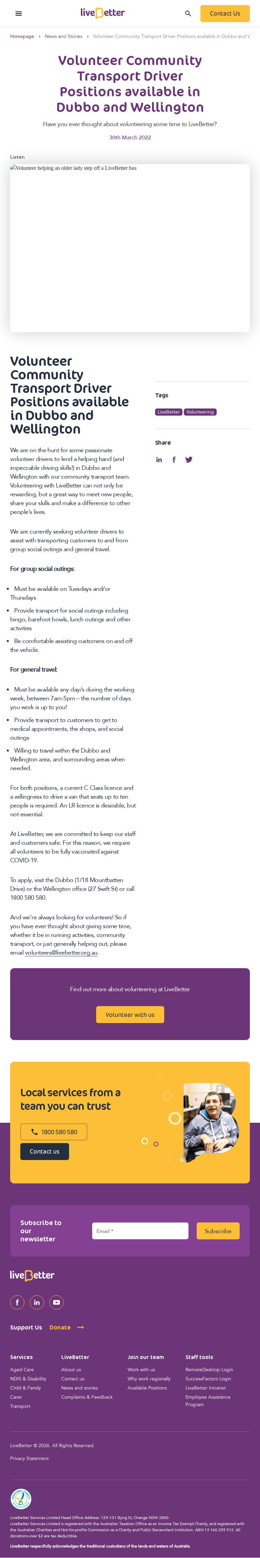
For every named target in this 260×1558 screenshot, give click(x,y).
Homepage (22, 36)
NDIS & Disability (28, 1379)
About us (71, 1370)
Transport (20, 1406)
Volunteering (200, 412)
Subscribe (218, 1232)
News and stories (79, 1388)
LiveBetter (169, 412)
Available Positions (147, 1388)
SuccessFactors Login (208, 1379)
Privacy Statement (29, 1458)
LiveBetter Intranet (206, 1388)
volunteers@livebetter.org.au (61, 953)
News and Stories (63, 36)
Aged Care (22, 1370)
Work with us (141, 1370)
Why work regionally (149, 1379)
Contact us (72, 1379)
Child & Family (25, 1388)
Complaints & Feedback (87, 1397)
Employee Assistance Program (208, 1401)
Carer (16, 1397)
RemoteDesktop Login (209, 1370)
